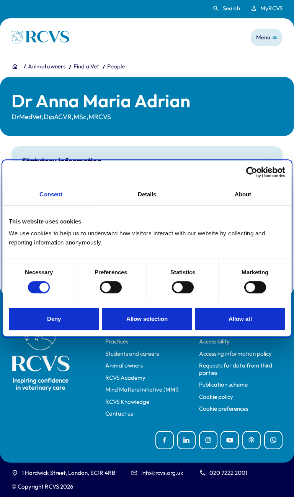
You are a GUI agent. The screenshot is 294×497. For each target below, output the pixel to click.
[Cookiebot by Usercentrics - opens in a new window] (251, 172)
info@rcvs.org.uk (162, 472)
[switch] (111, 287)
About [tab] (243, 194)
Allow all (240, 319)
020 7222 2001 (228, 472)
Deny (54, 319)
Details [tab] (147, 194)
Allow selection (147, 319)
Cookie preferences (223, 408)
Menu (263, 37)
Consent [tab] (50, 194)
